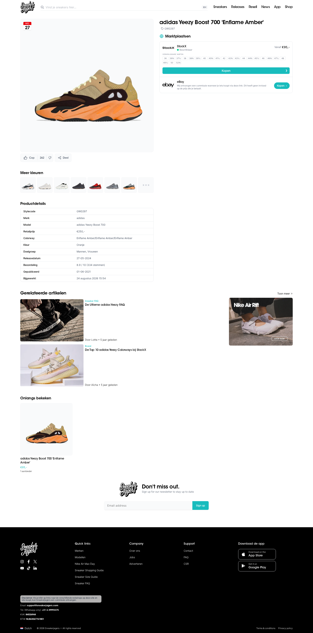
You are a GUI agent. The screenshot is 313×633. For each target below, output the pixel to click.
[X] (35, 561)
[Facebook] (28, 561)
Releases (237, 7)
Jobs (132, 557)
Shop (289, 7)
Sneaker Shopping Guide (89, 570)
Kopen (255, 70)
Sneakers (220, 7)
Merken (79, 550)
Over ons (134, 550)
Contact (188, 550)
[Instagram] (22, 561)
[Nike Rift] (261, 322)
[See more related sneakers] (146, 185)
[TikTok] (28, 568)
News (265, 7)
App (277, 7)
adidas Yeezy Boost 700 (91, 224)
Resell (253, 7)
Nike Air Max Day (85, 563)
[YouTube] (22, 568)
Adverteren (136, 563)
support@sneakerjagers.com (42, 606)
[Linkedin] (35, 568)
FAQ (186, 557)
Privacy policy (285, 628)
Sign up (200, 505)
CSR (186, 563)
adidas (81, 218)
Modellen (80, 557)
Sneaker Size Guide (86, 576)
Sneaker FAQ (82, 583)
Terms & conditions (265, 628)
